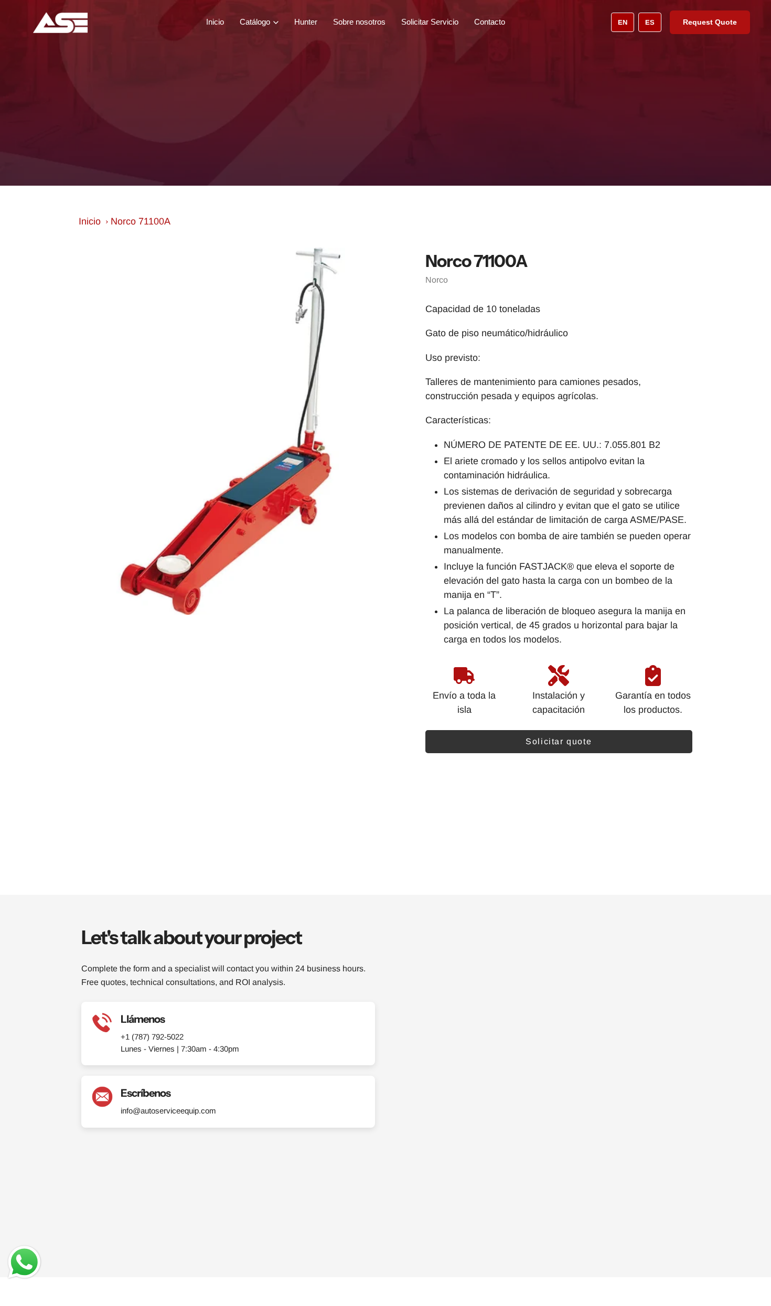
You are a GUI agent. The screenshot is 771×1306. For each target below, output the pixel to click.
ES (650, 22)
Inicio (215, 21)
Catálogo (255, 21)
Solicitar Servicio (429, 21)
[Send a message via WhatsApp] (24, 1262)
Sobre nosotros (359, 21)
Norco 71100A (140, 221)
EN (622, 22)
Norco (436, 279)
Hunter (305, 21)
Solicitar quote (559, 741)
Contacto (489, 21)
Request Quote (710, 22)
